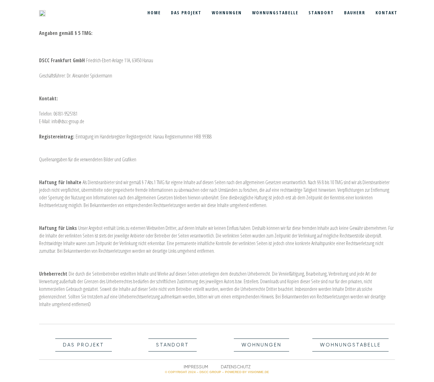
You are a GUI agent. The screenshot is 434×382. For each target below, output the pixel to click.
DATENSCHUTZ (236, 366)
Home (154, 13)
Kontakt (386, 13)
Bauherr (354, 13)
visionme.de (258, 372)
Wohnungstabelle (275, 13)
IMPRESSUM (196, 366)
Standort (321, 13)
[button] (83, 345)
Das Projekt (186, 13)
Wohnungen (227, 13)
